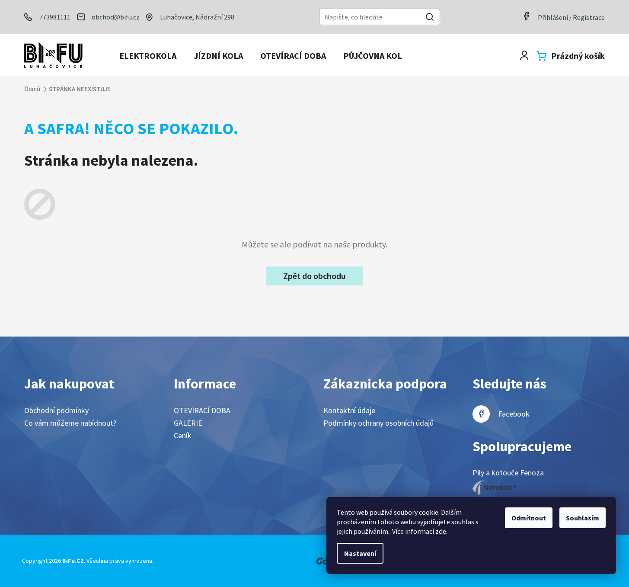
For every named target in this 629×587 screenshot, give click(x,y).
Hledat (429, 18)
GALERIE (188, 423)
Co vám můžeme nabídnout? (70, 423)
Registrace (589, 17)
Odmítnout (528, 517)
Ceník (183, 435)
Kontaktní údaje (349, 410)
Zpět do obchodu (314, 275)
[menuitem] (148, 56)
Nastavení (360, 553)
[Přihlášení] (524, 55)
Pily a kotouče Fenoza (508, 473)
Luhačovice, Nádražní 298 (197, 17)
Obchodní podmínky (56, 410)
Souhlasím (582, 517)
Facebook (514, 414)
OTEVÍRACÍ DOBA (202, 410)
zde (440, 531)
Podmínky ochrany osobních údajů (378, 423)
